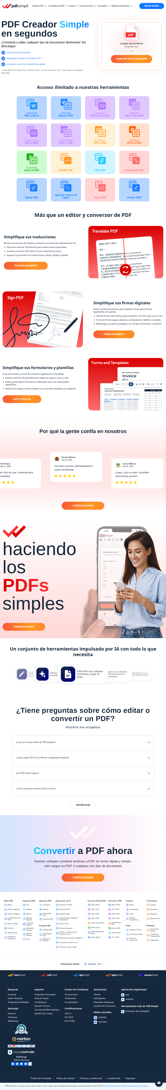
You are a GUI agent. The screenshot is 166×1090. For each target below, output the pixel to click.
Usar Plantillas (22, 399)
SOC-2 (68, 1013)
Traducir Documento (25, 266)
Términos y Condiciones (91, 1078)
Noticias (12, 1013)
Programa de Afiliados (18, 1002)
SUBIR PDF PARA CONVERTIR (131, 59)
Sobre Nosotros (15, 998)
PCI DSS (69, 1017)
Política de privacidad (111, 1086)
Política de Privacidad (41, 1078)
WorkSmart (13, 1021)
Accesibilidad (71, 1002)
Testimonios (70, 998)
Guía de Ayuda (41, 998)
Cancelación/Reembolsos (46, 1010)
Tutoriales (12, 1017)
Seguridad (130, 1078)
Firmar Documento (114, 334)
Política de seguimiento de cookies (134, 1086)
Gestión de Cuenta (43, 1013)
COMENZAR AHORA (83, 505)
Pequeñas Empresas (104, 1002)
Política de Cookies (65, 1078)
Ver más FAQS (83, 805)
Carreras (12, 994)
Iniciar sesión (151, 6)
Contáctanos (40, 1002)
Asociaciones (71, 994)
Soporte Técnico (42, 1006)
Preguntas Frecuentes (45, 994)
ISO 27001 (70, 1021)
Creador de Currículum (105, 1006)
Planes (97, 994)
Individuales (99, 998)
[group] (83, 674)
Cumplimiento (113, 1078)
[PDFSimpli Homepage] (15, 6)
